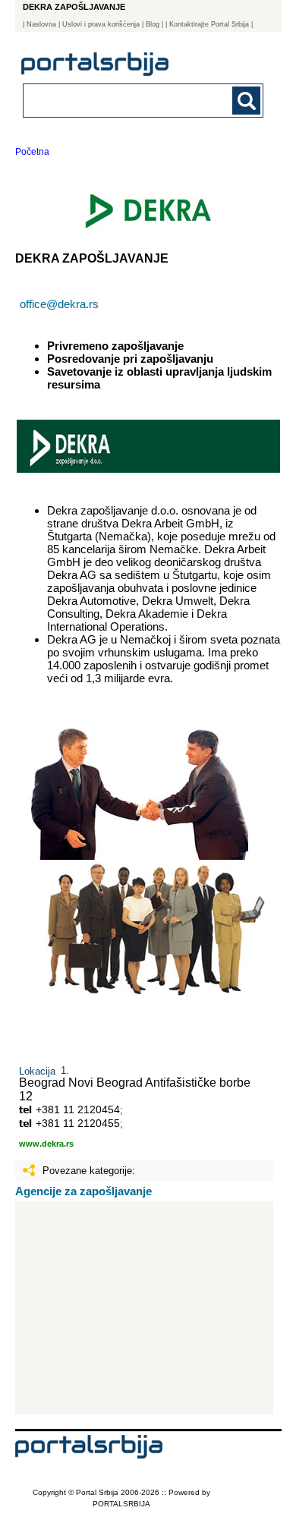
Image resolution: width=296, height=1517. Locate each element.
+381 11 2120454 (78, 1109)
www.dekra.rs (46, 1143)
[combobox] (121, 100)
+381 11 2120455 (78, 1123)
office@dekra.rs (59, 303)
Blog (152, 24)
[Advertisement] (144, 1307)
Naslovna (41, 24)
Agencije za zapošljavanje (83, 1191)
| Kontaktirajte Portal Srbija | (209, 24)
